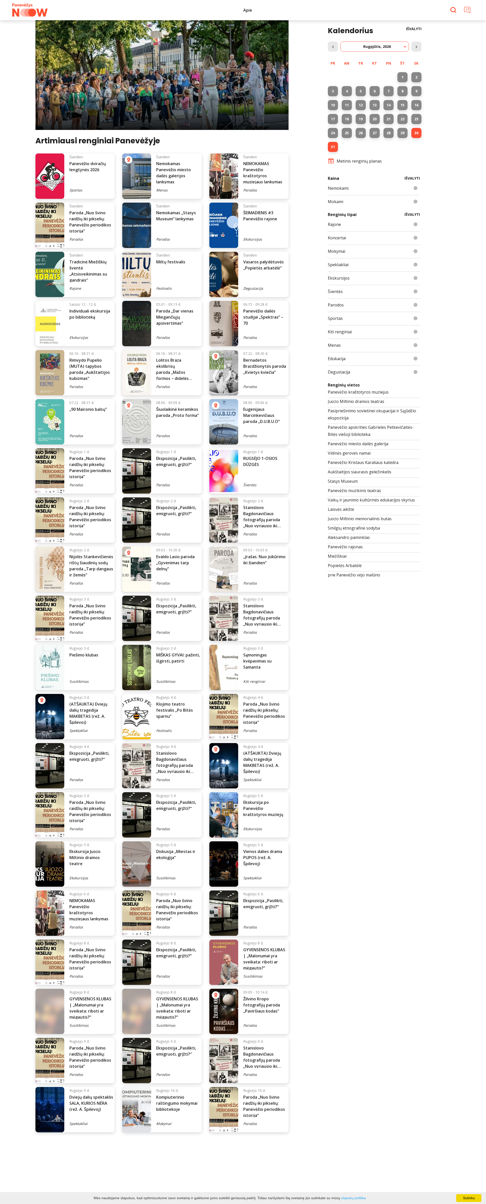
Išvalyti (413, 28)
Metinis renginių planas (359, 161)
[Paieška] (454, 10)
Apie (247, 10)
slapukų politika (353, 1198)
